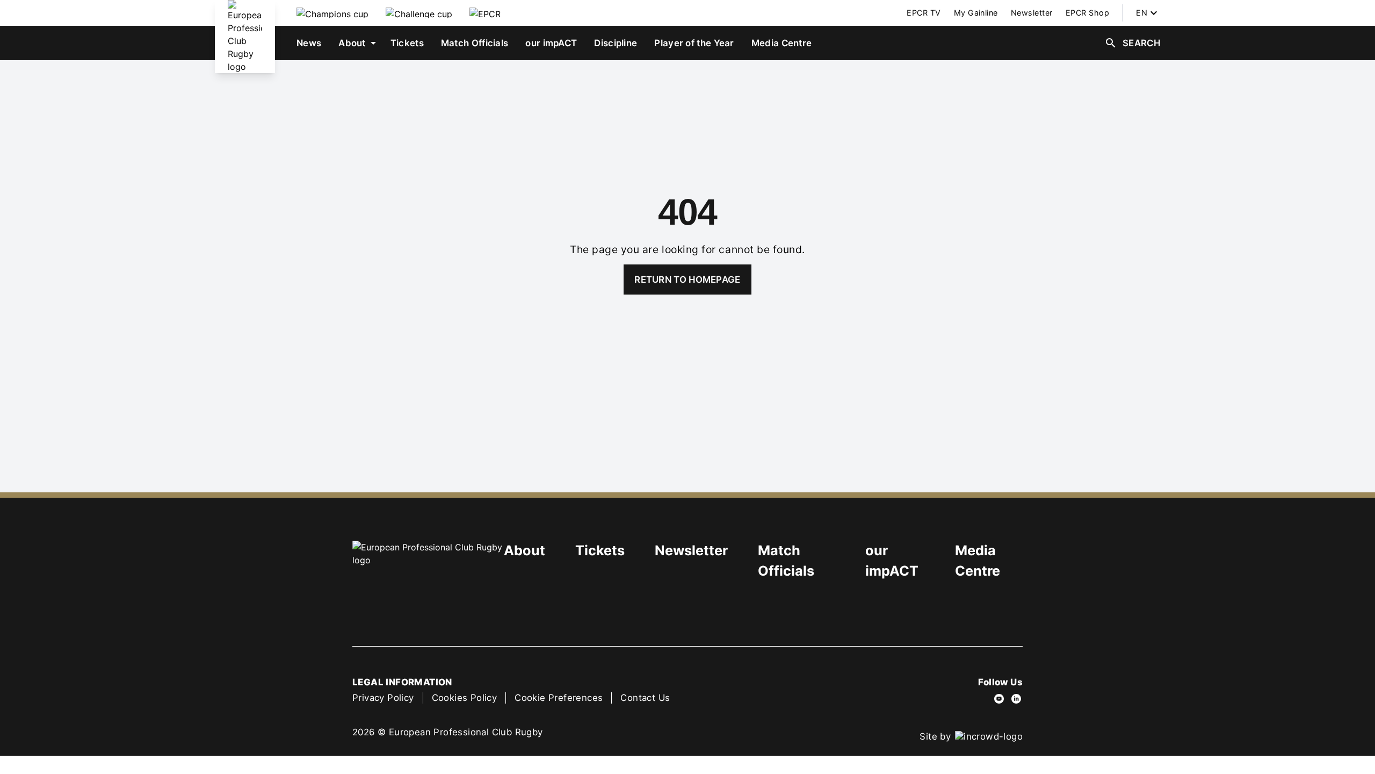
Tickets (600, 550)
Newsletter (691, 550)
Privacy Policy (383, 697)
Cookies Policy (464, 697)
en (1141, 12)
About (524, 550)
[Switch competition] (332, 13)
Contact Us (645, 697)
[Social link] (999, 698)
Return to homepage (687, 279)
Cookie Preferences (559, 697)
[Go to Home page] (245, 36)
